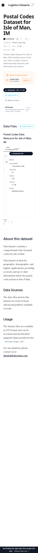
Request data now (19, 549)
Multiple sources (18, 191)
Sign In (33, 5)
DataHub (10, 39)
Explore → (27, 80)
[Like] (26, 39)
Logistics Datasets (19, 5)
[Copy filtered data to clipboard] (6, 162)
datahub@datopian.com (15, 355)
